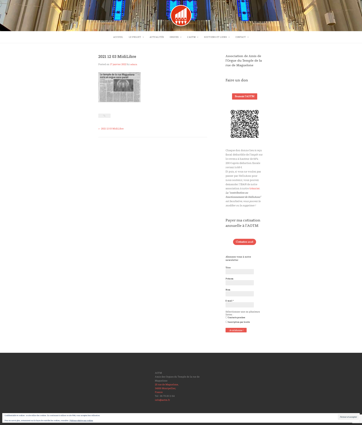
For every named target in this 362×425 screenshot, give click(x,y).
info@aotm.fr (162, 399)
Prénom (229, 278)
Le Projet (135, 37)
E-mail (230, 300)
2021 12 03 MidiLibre (111, 128)
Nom (228, 289)
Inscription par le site (238, 322)
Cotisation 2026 (244, 242)
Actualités (157, 37)
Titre (228, 267)
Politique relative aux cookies (81, 420)
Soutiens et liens (215, 37)
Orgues (174, 37)
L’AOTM (191, 37)
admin (133, 64)
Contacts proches (236, 317)
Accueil (118, 37)
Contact (240, 37)
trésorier (254, 188)
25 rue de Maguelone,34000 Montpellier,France (166, 388)
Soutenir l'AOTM (244, 96)
